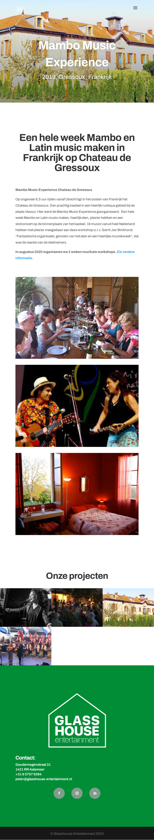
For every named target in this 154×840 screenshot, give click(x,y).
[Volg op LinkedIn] (94, 793)
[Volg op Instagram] (77, 793)
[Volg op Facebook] (59, 793)
